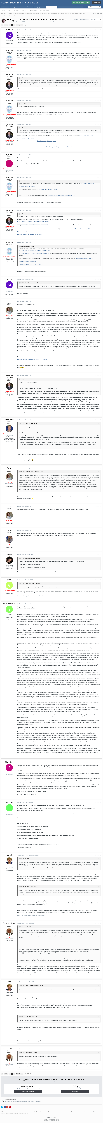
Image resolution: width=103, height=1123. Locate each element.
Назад (6, 25)
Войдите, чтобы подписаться (82, 19)
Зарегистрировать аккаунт (28, 1091)
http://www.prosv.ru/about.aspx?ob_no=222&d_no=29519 (32, 359)
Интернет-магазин (17, 7)
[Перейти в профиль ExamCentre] (9, 807)
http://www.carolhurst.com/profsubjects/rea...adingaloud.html (33, 221)
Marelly (9, 279)
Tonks (9, 301)
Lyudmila (9, 155)
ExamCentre (9, 802)
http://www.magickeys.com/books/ (26, 231)
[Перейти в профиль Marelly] (9, 284)
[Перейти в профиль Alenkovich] (9, 560)
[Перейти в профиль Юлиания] (9, 35)
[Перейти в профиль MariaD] (9, 860)
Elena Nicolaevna (9, 604)
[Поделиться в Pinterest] (10, 1107)
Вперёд (18, 25)
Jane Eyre (13, 21)
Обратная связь (51, 1117)
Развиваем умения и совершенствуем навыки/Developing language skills (45, 21)
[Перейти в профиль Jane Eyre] (3, 20)
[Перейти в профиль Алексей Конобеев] (9, 85)
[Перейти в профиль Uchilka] (9, 539)
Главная (5, 7)
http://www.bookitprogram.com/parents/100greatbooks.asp (32, 224)
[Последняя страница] (22, 25)
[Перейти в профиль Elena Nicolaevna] (9, 609)
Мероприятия (39, 7)
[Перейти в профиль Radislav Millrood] (9, 932)
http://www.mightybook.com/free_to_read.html (29, 234)
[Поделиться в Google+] (7, 1107)
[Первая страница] (2, 25)
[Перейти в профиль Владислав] (9, 428)
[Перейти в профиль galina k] (9, 585)
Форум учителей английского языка (19, 2)
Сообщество (51, 7)
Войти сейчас (75, 1091)
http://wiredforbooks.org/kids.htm (83, 228)
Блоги (9, 10)
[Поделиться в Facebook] (5, 1107)
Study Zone (9, 762)
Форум (3, 10)
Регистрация (97, 2)
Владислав (9, 420)
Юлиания (9, 30)
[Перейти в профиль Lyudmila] (9, 163)
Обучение (28, 7)
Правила (24, 10)
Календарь (16, 10)
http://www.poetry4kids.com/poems (46, 141)
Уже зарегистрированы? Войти (81, 2)
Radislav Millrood (9, 923)
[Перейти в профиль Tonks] (9, 310)
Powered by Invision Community (51, 1120)
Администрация (33, 10)
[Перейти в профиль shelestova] (9, 59)
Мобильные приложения (66, 7)
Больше (79, 7)
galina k (9, 580)
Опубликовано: (24, 29)
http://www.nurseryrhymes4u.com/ (26, 138)
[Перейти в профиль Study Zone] (9, 767)
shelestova (9, 50)
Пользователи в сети (45, 10)
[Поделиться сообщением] (100, 29)
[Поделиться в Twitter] (2, 1107)
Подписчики (94, 19)
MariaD (9, 855)
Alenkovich (9, 554)
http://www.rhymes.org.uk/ (86, 135)
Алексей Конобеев (9, 75)
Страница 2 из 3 (28, 25)
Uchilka (9, 531)
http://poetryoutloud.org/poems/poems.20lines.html (59, 147)
